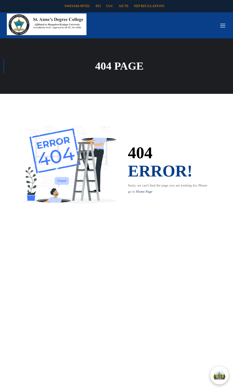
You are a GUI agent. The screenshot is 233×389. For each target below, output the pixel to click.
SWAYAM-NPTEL (77, 6)
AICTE (124, 6)
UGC (109, 6)
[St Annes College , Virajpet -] (46, 24)
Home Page (144, 191)
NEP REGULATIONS (149, 6)
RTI (98, 6)
